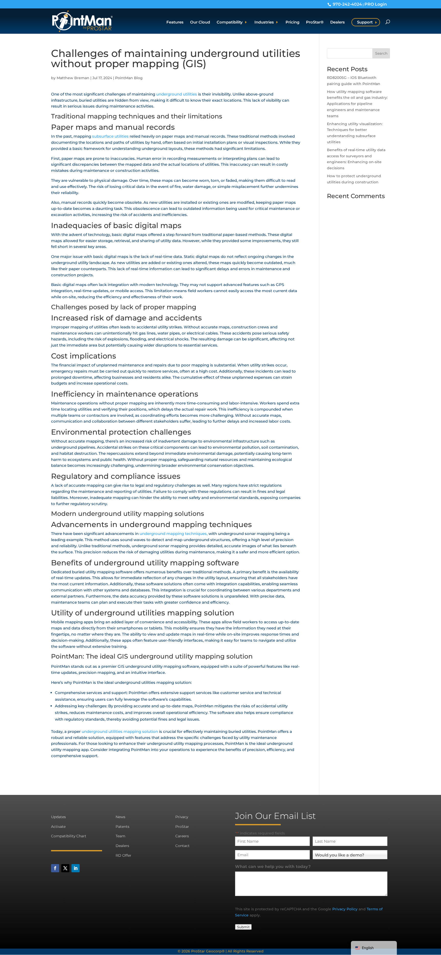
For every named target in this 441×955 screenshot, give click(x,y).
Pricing (292, 22)
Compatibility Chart (68, 836)
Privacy (181, 817)
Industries (264, 22)
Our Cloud (200, 22)
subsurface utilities (110, 136)
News (120, 817)
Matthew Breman (73, 78)
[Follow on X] (65, 868)
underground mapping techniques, (174, 533)
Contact (182, 845)
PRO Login (375, 4)
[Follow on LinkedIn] (75, 868)
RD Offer (123, 855)
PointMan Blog (129, 78)
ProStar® (315, 22)
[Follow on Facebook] (55, 868)
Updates (58, 817)
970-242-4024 (347, 4)
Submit (243, 927)
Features (174, 22)
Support (365, 22)
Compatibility (230, 22)
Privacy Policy (345, 909)
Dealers (337, 22)
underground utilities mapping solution (120, 731)
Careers (182, 836)
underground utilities (176, 94)
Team (120, 836)
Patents (122, 826)
